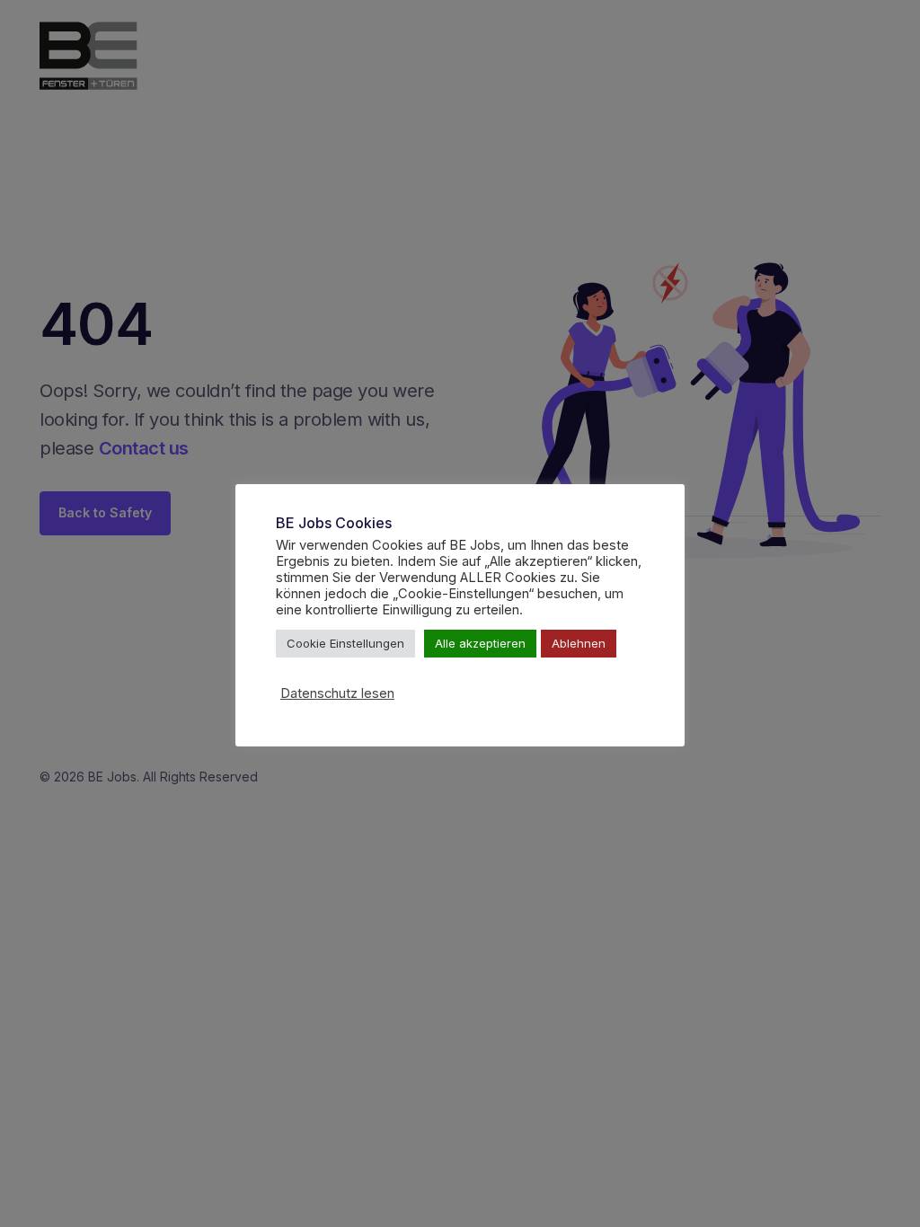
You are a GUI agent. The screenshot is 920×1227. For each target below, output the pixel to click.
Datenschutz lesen (337, 693)
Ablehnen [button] (579, 643)
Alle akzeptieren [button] (480, 643)
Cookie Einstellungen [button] (345, 643)
